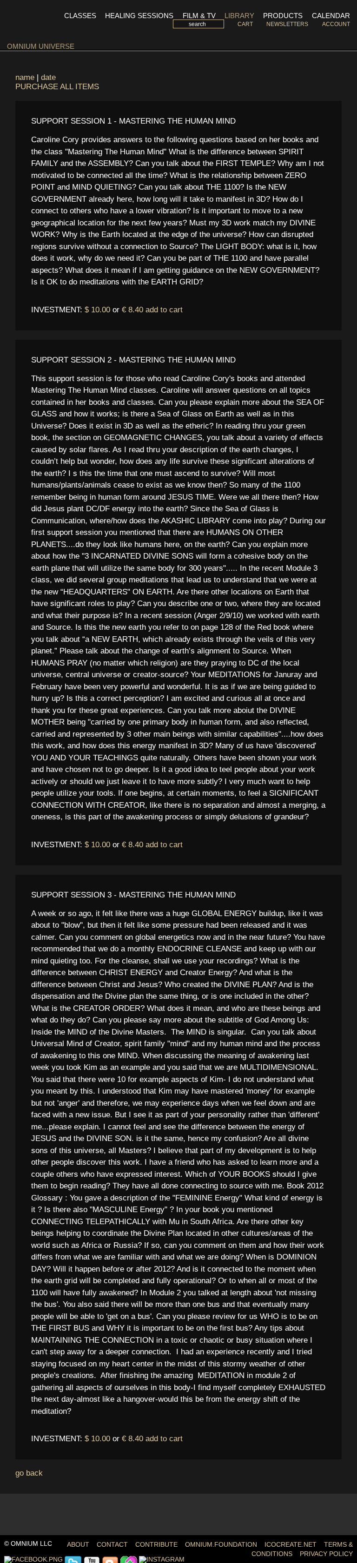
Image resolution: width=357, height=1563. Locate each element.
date (48, 77)
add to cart (164, 309)
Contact (112, 1544)
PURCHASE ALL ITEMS (57, 86)
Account (336, 24)
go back (29, 1473)
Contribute (156, 1544)
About (78, 1544)
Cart (245, 24)
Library (239, 16)
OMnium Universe (40, 46)
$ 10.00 (97, 309)
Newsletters (287, 24)
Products (283, 16)
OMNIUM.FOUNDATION (221, 1544)
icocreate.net (290, 1544)
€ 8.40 (132, 309)
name (24, 77)
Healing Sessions (139, 16)
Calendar (331, 16)
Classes (80, 16)
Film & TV (199, 16)
